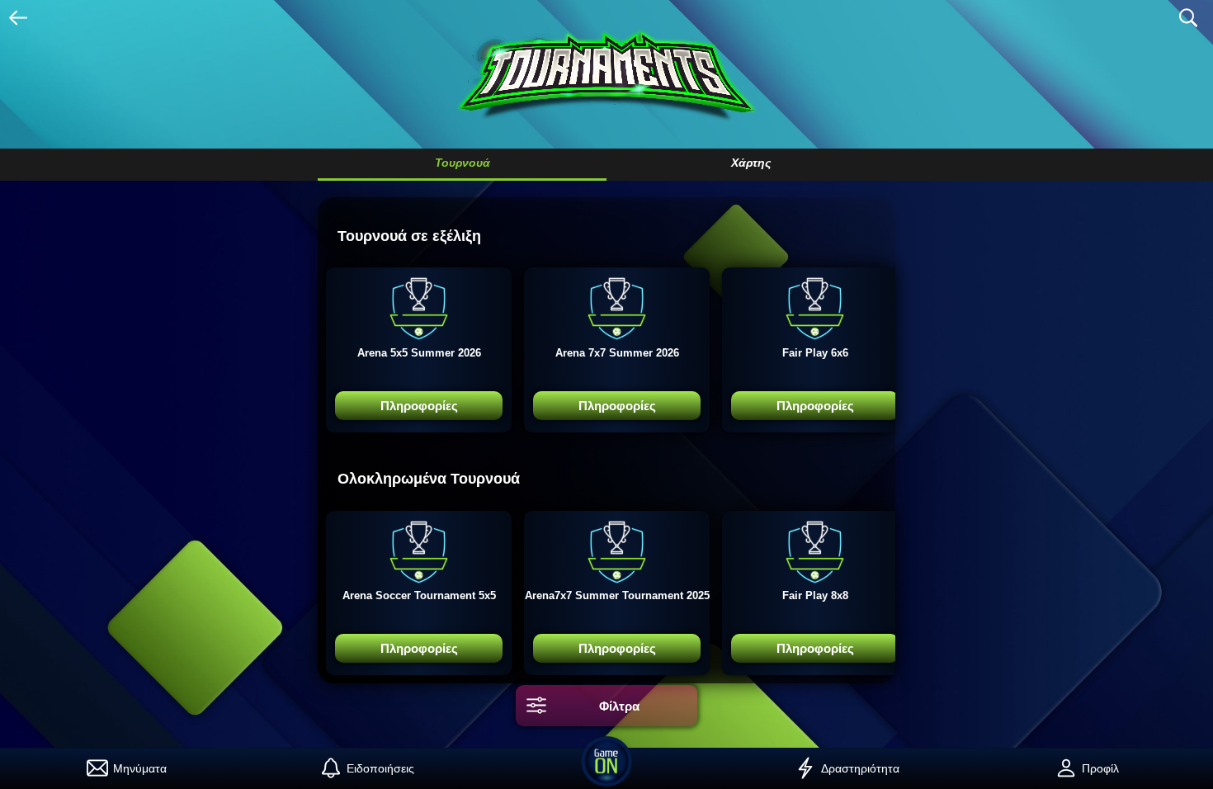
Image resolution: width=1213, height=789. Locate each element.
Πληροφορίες (419, 406)
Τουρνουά (462, 162)
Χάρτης (751, 162)
